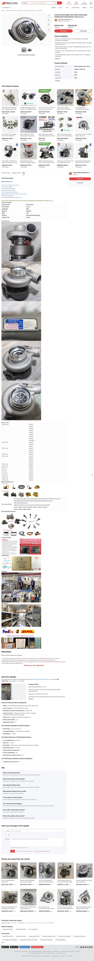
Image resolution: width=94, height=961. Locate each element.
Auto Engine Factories (21, 936)
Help (67, 7)
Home (2, 10)
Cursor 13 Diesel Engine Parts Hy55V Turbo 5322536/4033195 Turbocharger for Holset (46, 882)
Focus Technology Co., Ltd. (36, 956)
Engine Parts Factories (8, 936)
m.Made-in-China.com (50, 953)
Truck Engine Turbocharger (46, 939)
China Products (24, 951)
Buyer (60, 7)
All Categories (6, 7)
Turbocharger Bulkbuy (61, 939)
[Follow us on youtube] (87, 947)
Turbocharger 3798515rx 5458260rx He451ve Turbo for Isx (83, 135)
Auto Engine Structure (29, 10)
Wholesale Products (47, 951)
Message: (7, 839)
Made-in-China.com (41, 953)
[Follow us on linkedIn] (92, 947)
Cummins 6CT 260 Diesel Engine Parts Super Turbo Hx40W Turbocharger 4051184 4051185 (27, 882)
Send (12, 851)
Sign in (91, 4)
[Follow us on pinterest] (89, 947)
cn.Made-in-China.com (60, 953)
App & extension (75, 7)
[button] (55, 3)
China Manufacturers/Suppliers (35, 951)
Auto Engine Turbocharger (80, 936)
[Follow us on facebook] (81, 947)
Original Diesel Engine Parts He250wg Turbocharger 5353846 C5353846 (27, 161)
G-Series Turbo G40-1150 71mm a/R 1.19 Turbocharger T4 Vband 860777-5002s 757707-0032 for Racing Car (65, 161)
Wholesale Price (56, 951)
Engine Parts (18, 728)
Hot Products (17, 951)
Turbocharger (39, 10)
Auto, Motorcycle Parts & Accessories (14, 10)
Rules (91, 7)
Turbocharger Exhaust (8, 929)
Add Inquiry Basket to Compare (27, 55)
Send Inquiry (63, 31)
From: (8, 831)
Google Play (14, 947)
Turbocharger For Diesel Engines (10, 939)
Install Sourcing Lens (38, 947)
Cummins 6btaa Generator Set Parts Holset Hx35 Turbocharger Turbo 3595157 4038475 (64, 882)
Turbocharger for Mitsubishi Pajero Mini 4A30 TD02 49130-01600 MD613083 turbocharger (83, 161)
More (2, 942)
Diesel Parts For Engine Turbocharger (28, 939)
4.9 (75, 174)
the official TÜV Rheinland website (44, 679)
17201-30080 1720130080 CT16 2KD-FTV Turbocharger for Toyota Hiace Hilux (9, 161)
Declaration (62, 956)
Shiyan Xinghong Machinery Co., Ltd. (66, 19)
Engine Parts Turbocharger (64, 936)
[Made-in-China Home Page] (9, 3)
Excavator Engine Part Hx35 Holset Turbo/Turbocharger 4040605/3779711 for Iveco (84, 882)
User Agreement (55, 956)
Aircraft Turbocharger (21, 929)
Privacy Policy (69, 956)
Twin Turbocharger (33, 929)
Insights (78, 951)
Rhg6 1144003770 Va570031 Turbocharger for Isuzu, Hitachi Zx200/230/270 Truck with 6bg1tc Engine (28, 135)
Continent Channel (64, 951)
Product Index (72, 951)
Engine (13, 728)
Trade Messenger (24, 947)
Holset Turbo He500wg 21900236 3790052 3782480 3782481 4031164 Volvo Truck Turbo (83, 908)
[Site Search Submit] (59, 2)
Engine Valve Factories (34, 936)
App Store (5, 947)
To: (9, 835)
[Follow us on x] (83, 947)
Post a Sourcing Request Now (42, 851)
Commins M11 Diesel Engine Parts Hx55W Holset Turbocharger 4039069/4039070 (9, 908)
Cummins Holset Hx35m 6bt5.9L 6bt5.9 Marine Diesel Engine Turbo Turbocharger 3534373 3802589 (65, 908)
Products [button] (25, 3)
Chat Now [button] (84, 31)
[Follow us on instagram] (85, 947)
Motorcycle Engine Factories (48, 936)
